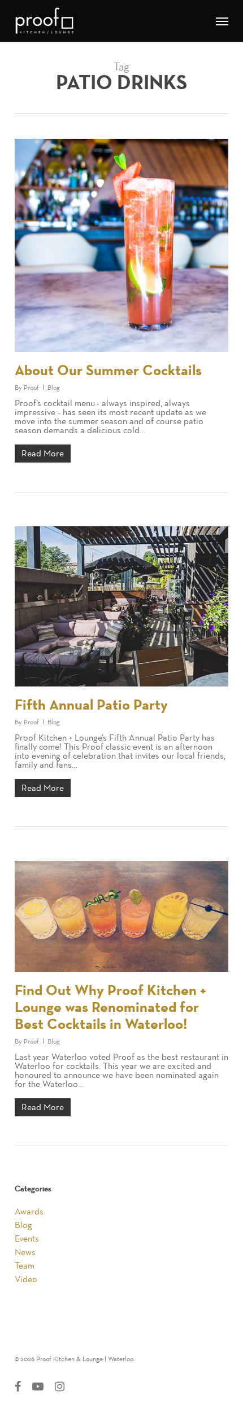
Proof (31, 387)
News (25, 1252)
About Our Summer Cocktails (108, 370)
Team (24, 1265)
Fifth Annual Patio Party (91, 705)
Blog (53, 387)
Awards (29, 1211)
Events (27, 1238)
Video (26, 1279)
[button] (222, 21)
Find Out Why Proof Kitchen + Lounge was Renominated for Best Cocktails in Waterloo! (110, 1007)
